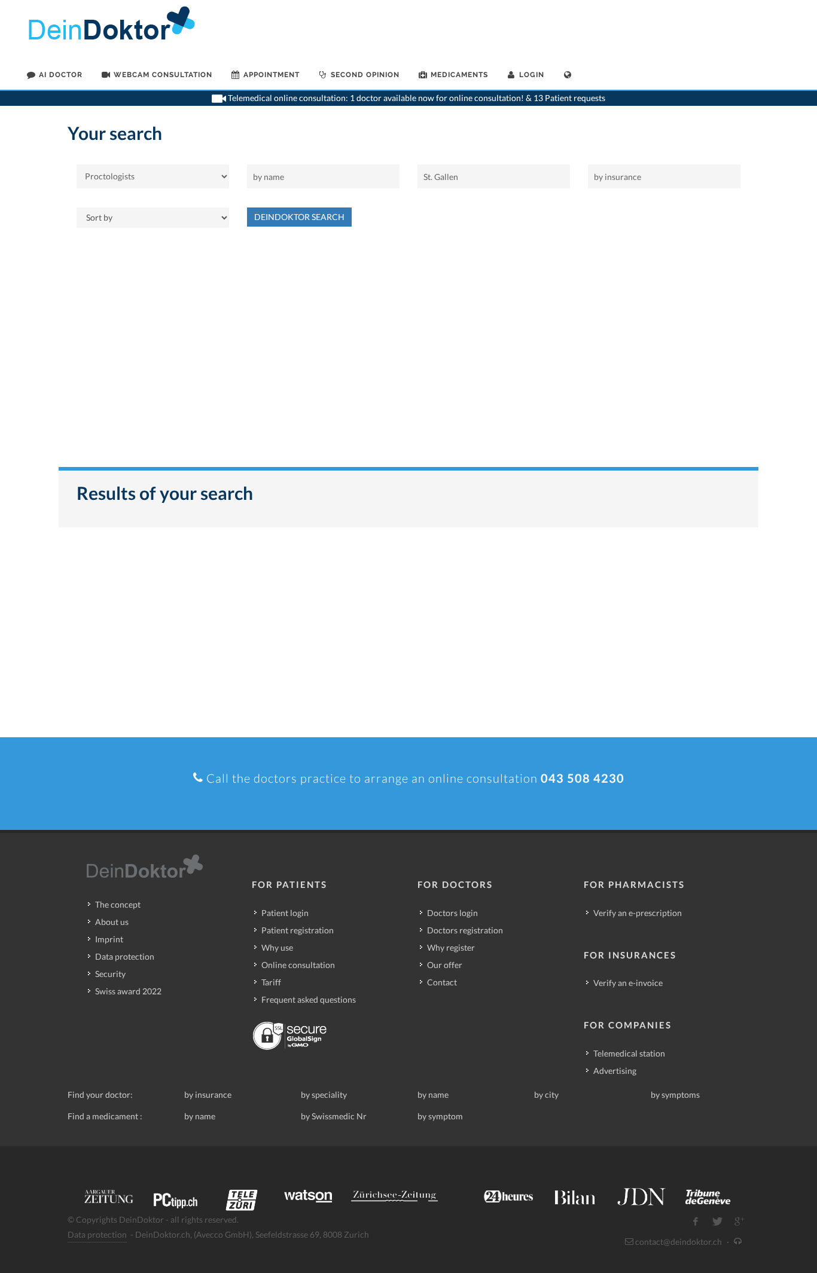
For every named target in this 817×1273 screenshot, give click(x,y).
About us (112, 922)
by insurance (207, 1094)
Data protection (124, 956)
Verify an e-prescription (637, 913)
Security (110, 974)
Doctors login (452, 913)
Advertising (614, 1071)
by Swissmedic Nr (334, 1116)
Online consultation (298, 965)
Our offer (444, 965)
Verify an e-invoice (628, 983)
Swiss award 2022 (128, 991)
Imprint (109, 939)
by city (546, 1094)
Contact (442, 982)
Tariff (271, 982)
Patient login (285, 913)
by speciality (324, 1094)
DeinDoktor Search (299, 217)
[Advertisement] (408, 353)
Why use (277, 947)
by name (433, 1094)
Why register (451, 947)
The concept (118, 904)
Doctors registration (465, 930)
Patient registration (297, 930)
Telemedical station (629, 1053)
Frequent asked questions (308, 999)
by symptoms (675, 1094)
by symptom (440, 1116)
